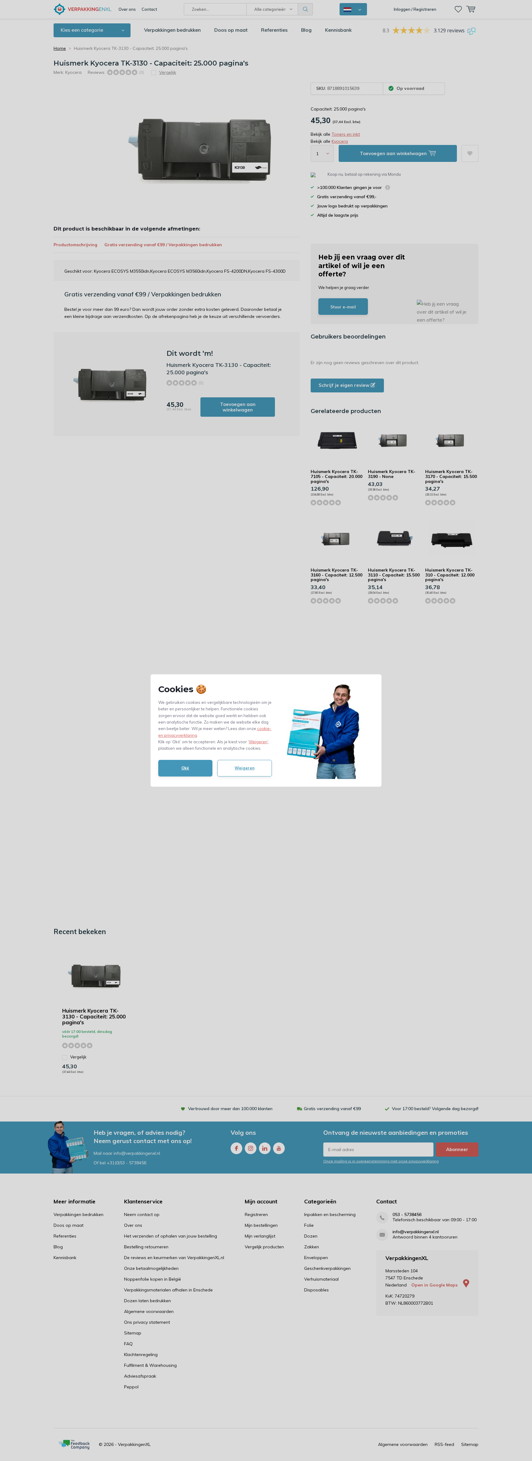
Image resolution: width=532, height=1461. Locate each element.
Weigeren (258, 741)
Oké (185, 767)
